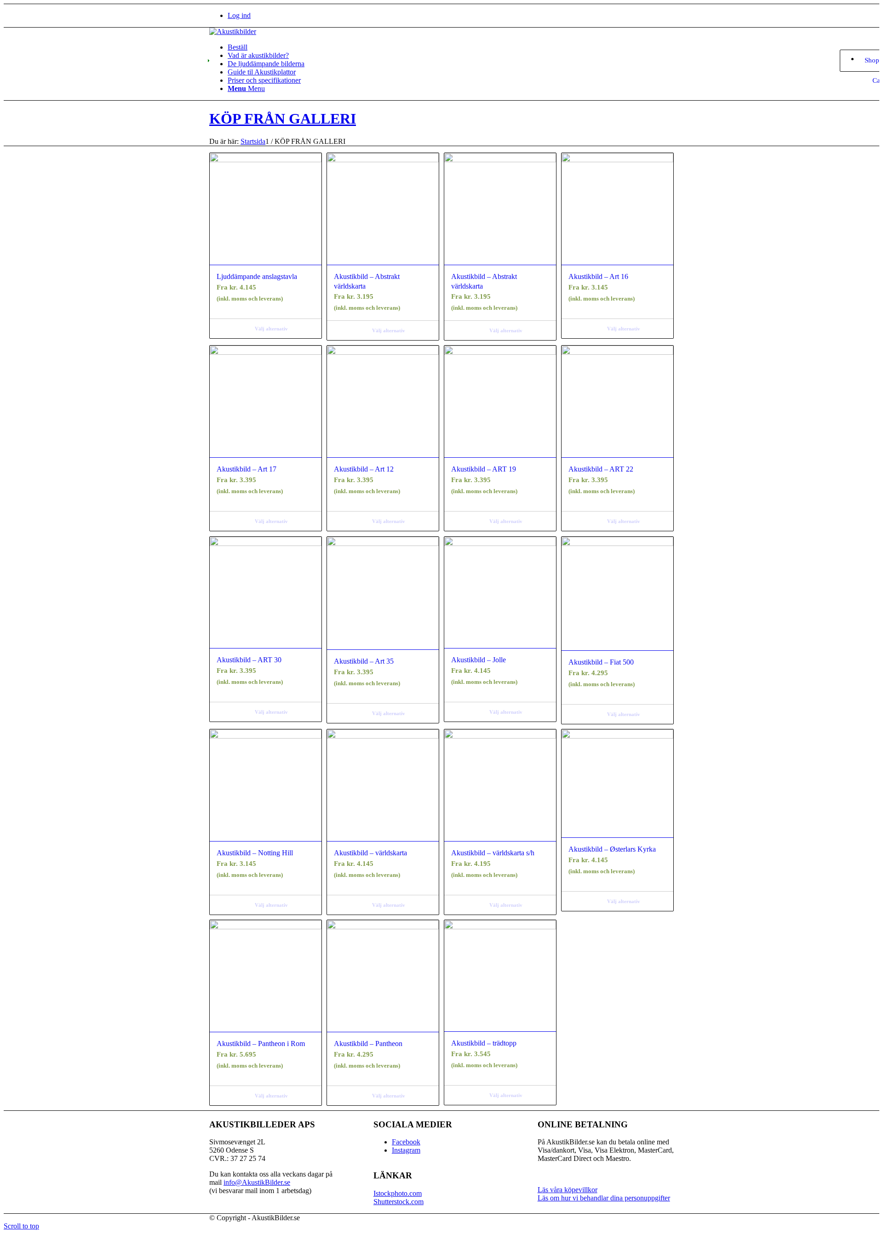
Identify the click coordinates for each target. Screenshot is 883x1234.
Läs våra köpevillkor (567, 1190)
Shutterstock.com (398, 1202)
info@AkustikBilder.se (257, 1182)
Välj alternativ (271, 328)
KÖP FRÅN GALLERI (282, 118)
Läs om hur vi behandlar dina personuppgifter (604, 1198)
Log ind (239, 15)
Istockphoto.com (397, 1193)
